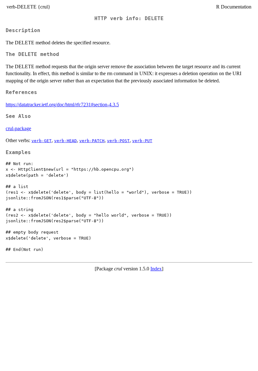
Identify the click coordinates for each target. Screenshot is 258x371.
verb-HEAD (65, 140)
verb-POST (118, 140)
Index (156, 268)
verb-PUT (142, 140)
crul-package (18, 128)
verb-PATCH (91, 140)
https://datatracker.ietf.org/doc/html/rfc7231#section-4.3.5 (62, 104)
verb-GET (41, 140)
